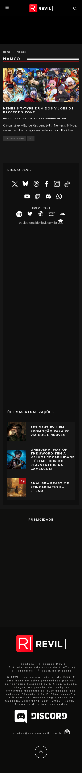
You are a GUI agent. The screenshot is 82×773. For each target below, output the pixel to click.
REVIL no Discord (56, 670)
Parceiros (24, 670)
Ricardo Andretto (17, 118)
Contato (27, 664)
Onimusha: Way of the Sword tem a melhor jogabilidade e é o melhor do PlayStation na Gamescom (52, 459)
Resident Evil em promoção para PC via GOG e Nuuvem (50, 431)
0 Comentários (15, 138)
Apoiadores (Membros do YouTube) (43, 667)
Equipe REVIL (54, 664)
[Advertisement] (41, 375)
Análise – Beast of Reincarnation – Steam (49, 487)
